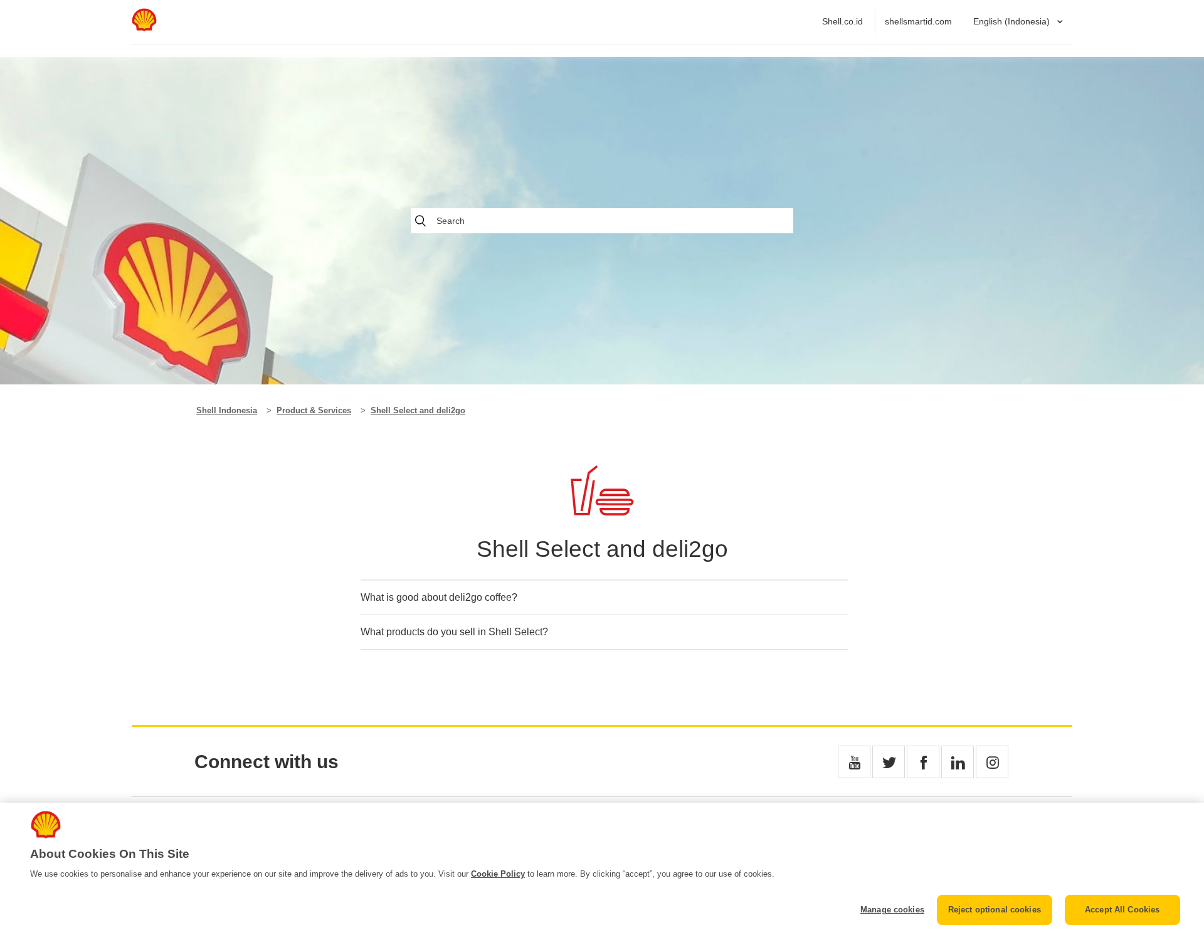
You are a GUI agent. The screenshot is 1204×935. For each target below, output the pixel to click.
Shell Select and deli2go (418, 410)
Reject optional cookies (994, 909)
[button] (854, 762)
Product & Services (314, 410)
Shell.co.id (842, 21)
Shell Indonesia (226, 410)
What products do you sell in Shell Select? (454, 631)
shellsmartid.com (918, 21)
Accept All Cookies (1122, 909)
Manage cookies (892, 909)
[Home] (144, 28)
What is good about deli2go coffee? (439, 597)
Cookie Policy (498, 874)
